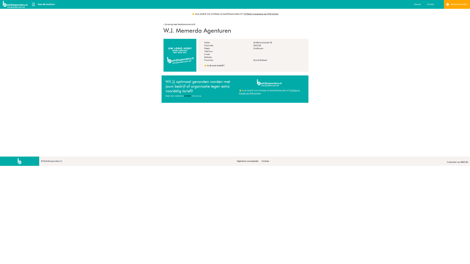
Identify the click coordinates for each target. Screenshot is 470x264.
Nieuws (417, 4)
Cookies (265, 161)
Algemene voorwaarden (248, 161)
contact (187, 96)
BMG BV (464, 162)
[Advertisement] (272, 123)
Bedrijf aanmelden (459, 4)
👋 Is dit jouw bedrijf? (214, 66)
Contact (430, 4)
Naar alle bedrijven (46, 4)
